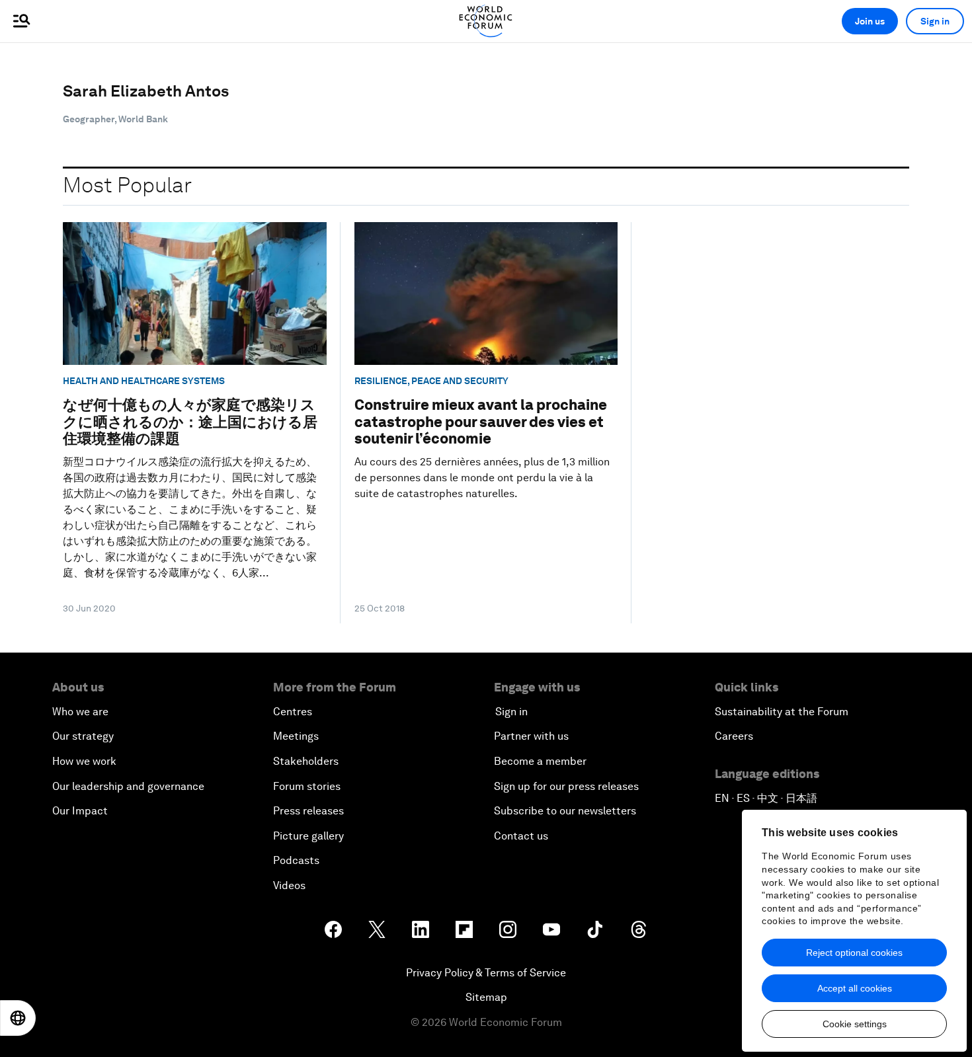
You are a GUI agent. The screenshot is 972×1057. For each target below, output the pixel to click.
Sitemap (486, 997)
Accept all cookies (854, 988)
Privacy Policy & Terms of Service (486, 972)
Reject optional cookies (854, 952)
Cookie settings (855, 1024)
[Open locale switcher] (18, 1018)
